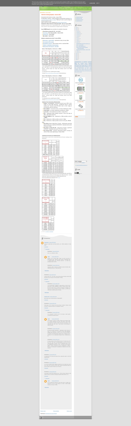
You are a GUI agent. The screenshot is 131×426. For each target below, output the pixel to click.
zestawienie (51, 231)
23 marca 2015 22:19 (55, 265)
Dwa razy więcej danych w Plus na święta (52, 73)
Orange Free (45, 34)
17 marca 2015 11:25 (52, 354)
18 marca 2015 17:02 (52, 362)
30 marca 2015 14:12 (55, 339)
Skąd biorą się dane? (79, 19)
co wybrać (47, 231)
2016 (77, 28)
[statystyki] (77, 173)
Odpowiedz (46, 246)
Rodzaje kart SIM (79, 18)
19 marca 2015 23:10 (55, 380)
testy (89, 69)
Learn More (92, 3)
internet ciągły (83, 68)
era (87, 65)
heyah (79, 64)
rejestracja (86, 69)
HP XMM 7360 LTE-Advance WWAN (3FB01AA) (80, 100)
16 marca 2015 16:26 (55, 312)
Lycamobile (76, 68)
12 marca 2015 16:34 (53, 296)
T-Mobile (82, 63)
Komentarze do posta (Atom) (51, 413)
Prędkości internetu (79, 17)
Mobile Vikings (84, 65)
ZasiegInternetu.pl (79, 20)
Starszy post (69, 411)
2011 (77, 57)
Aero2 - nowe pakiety (79, 44)
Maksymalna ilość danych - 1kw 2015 (51, 46)
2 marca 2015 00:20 (52, 242)
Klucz (91, 67)
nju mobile (86, 66)
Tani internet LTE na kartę (48, 42)
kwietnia (78, 41)
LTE (75, 66)
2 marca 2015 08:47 (55, 251)
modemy (82, 66)
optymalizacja (77, 69)
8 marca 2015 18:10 (52, 274)
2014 (77, 53)
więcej (59, 177)
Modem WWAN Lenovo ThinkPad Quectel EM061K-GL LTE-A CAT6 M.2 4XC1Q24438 (80, 109)
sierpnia (78, 36)
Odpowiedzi (47, 249)
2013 (77, 54)
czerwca (78, 38)
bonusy (86, 63)
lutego (78, 50)
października (79, 33)
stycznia (78, 52)
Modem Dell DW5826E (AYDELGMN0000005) (80, 82)
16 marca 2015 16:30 (55, 318)
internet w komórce (84, 64)
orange (90, 61)
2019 (77, 27)
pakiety (80, 65)
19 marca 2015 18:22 (52, 371)
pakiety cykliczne (81, 69)
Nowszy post (43, 411)
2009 (77, 59)
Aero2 (89, 66)
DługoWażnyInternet (80, 67)
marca (78, 42)
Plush (80, 68)
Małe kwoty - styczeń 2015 (48, 40)
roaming (77, 66)
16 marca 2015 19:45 (55, 328)
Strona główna (56, 411)
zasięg (80, 66)
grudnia (78, 31)
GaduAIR (90, 64)
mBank (90, 68)
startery (76, 64)
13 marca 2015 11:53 (52, 303)
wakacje (90, 65)
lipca (77, 37)
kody (88, 68)
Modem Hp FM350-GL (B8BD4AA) (80, 91)
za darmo (87, 67)
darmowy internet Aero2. (62, 22)
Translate (83, 162)
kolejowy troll (46, 296)
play (76, 63)
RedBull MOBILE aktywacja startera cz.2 (83, 43)
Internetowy (46, 242)
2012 (77, 55)
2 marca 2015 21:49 (55, 256)
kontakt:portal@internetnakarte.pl (81, 165)
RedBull (90, 63)
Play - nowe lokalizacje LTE (80, 46)
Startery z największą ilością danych (50, 45)
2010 (77, 58)
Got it (97, 3)
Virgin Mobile (77, 65)
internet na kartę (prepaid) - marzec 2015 (51, 14)
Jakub (49, 256)
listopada (78, 32)
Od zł (81, 84)
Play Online (45, 32)
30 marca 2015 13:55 (55, 283)
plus (78, 63)
